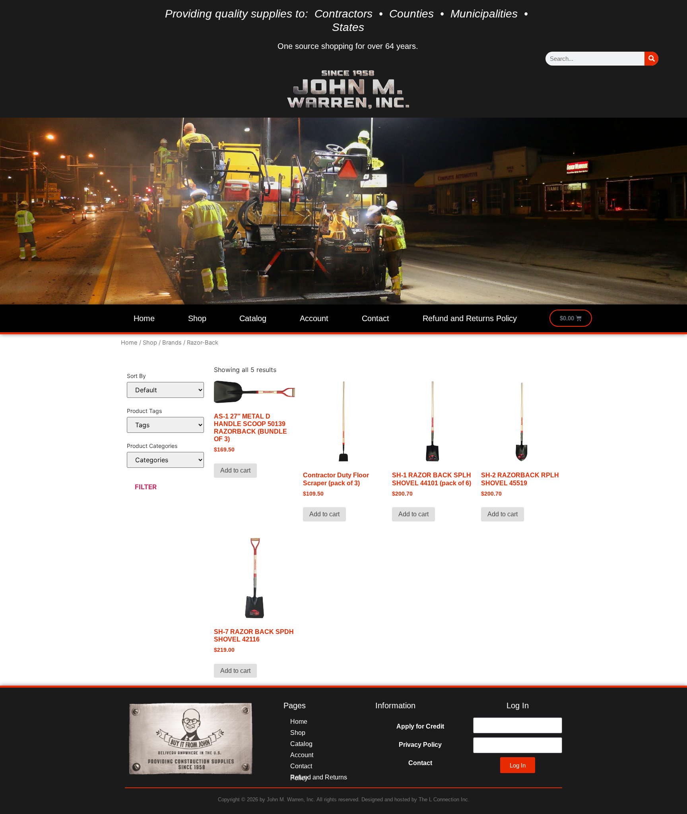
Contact (375, 318)
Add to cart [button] (235, 470)
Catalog (252, 318)
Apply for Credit (420, 726)
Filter (146, 487)
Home (144, 318)
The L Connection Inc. (444, 799)
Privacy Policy (420, 744)
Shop (197, 318)
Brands (172, 342)
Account (314, 318)
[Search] (651, 59)
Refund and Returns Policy (470, 318)
